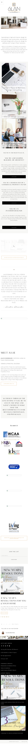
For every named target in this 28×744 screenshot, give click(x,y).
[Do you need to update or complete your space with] (21, 637)
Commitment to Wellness (7, 663)
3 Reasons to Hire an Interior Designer (12, 733)
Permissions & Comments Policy (8, 665)
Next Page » (15, 624)
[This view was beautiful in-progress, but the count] (1, 637)
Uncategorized (4, 595)
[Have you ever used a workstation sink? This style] (18, 637)
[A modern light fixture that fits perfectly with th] (9, 637)
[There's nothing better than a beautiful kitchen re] (26, 637)
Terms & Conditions (5, 668)
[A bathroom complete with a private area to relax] (23, 637)
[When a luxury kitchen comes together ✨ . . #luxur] (7, 637)
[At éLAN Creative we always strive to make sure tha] (4, 637)
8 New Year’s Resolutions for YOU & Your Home (13, 601)
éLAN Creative (14, 8)
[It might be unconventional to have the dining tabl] (12, 637)
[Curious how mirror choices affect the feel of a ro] (15, 637)
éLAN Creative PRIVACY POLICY (8, 670)
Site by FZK (24, 741)
